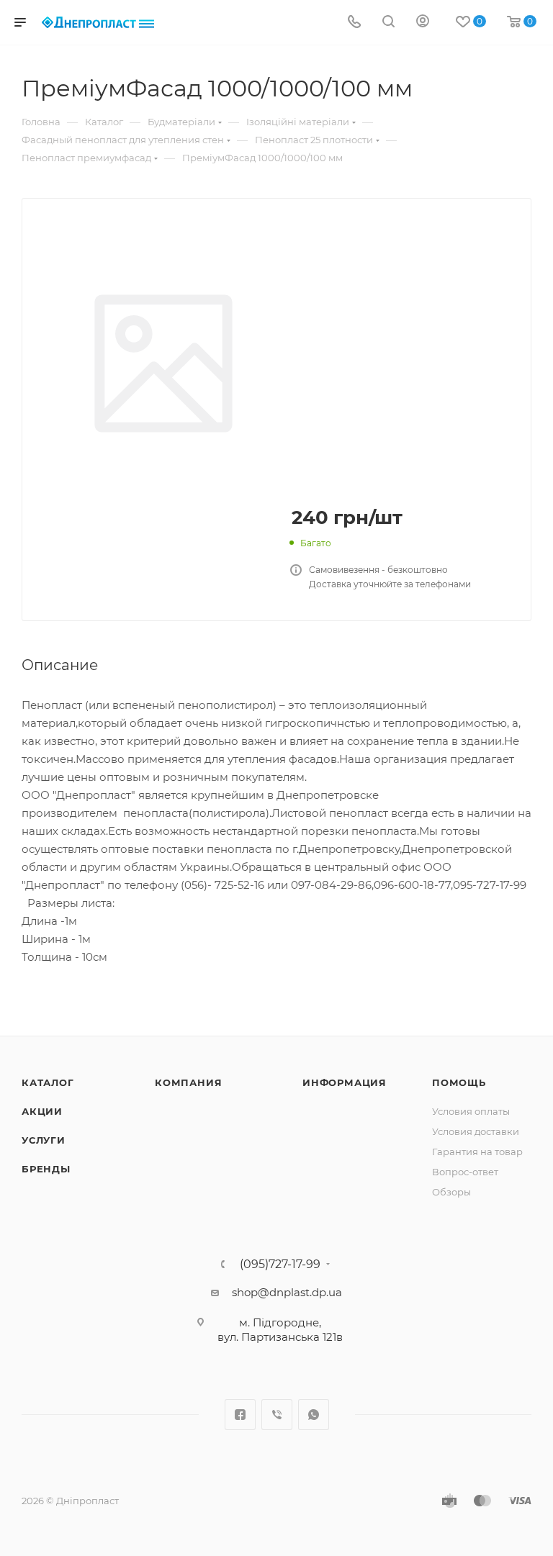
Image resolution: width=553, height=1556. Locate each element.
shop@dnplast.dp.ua (287, 1292)
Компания (188, 1082)
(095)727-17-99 (280, 1264)
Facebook (240, 1414)
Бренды (46, 1169)
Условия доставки (475, 1131)
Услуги (44, 1140)
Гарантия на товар (477, 1151)
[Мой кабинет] (422, 23)
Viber (276, 1414)
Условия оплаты (471, 1111)
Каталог (48, 1082)
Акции (42, 1111)
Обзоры (451, 1192)
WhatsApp (313, 1414)
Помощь (459, 1082)
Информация (344, 1082)
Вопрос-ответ (465, 1171)
